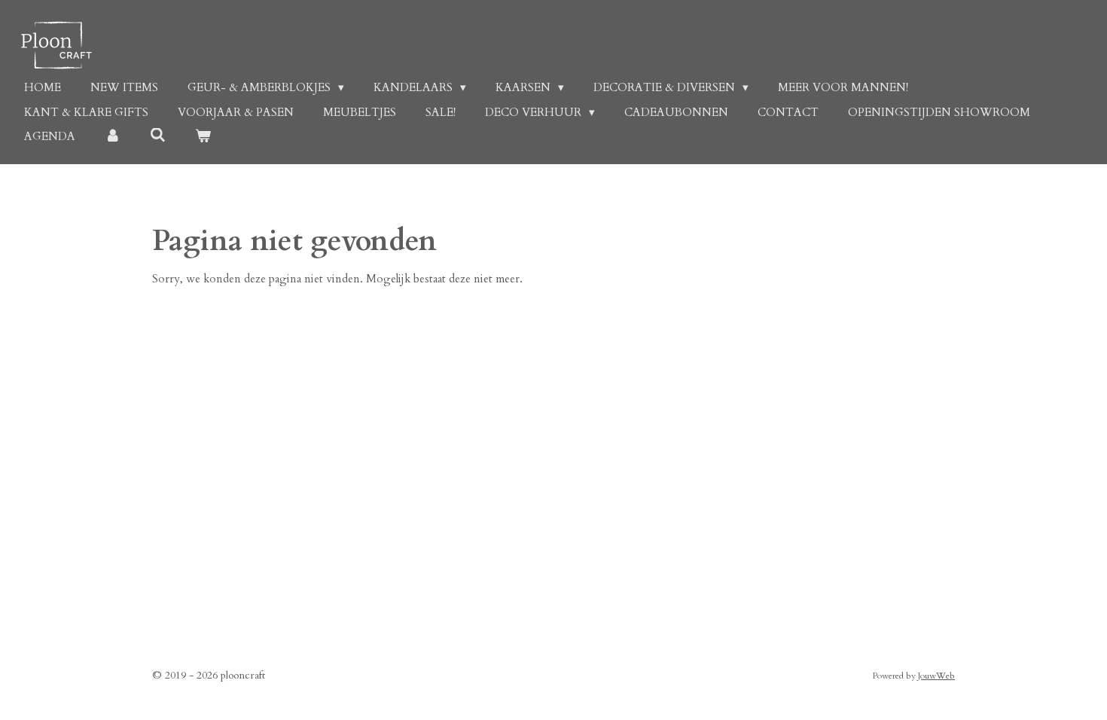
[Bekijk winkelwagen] (203, 136)
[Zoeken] (158, 135)
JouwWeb (936, 676)
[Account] (113, 136)
